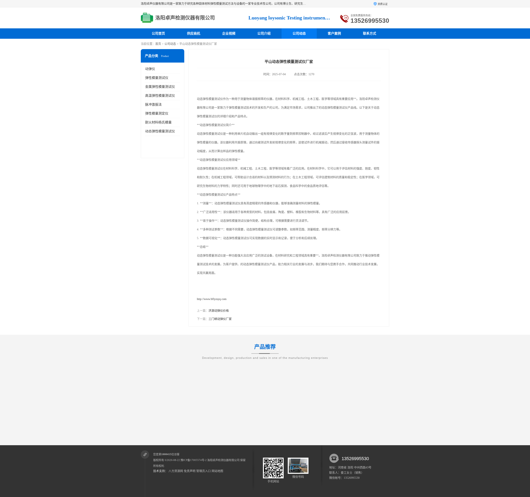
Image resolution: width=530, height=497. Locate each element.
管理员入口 (203, 471)
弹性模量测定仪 (156, 113)
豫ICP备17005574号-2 (194, 460)
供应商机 (193, 33)
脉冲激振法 (153, 104)
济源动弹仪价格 (218, 310)
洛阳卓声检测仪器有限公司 (223, 460)
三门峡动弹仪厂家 (220, 318)
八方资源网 (176, 471)
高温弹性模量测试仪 (160, 95)
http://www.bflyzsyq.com (211, 299)
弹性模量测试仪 (156, 78)
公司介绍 (264, 33)
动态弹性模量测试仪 (160, 131)
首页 (158, 43)
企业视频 (228, 33)
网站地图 (217, 471)
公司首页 (158, 33)
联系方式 (369, 33)
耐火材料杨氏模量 (158, 122)
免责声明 (189, 471)
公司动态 (299, 33)
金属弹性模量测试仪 (160, 86)
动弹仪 (150, 69)
